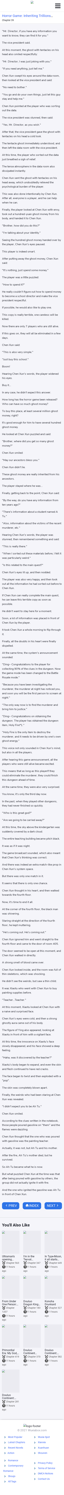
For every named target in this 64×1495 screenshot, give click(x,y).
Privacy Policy (45, 1463)
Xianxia (42, 1442)
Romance (13, 1460)
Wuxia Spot (44, 1437)
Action (11, 1453)
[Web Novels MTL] (32, 6)
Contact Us (44, 1479)
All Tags (12, 1481)
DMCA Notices (45, 1473)
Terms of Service (46, 1468)
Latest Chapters (16, 1442)
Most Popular (15, 1437)
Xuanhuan (43, 1447)
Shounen (42, 1453)
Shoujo (11, 1476)
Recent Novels (15, 1447)
